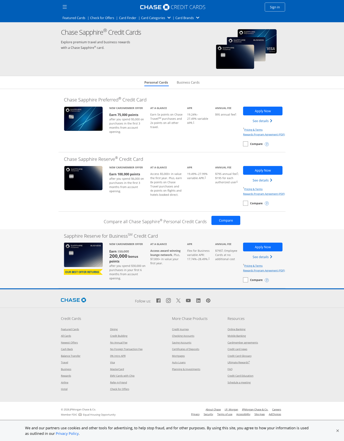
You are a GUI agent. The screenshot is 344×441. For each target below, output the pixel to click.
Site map (259, 414)
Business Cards (188, 82)
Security (208, 414)
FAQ (230, 369)
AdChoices (275, 414)
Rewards (66, 375)
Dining (114, 329)
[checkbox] (253, 144)
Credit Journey (180, 329)
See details (263, 121)
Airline (64, 382)
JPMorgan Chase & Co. (255, 409)
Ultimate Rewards (239, 362)
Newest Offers (69, 342)
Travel (64, 362)
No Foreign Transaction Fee (126, 349)
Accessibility (243, 414)
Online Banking (236, 329)
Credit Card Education (240, 375)
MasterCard (117, 369)
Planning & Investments (186, 369)
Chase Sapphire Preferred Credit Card (105, 99)
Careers (276, 409)
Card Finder (129, 17)
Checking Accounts (183, 336)
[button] (337, 430)
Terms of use (224, 414)
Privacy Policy (67, 433)
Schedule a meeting (239, 382)
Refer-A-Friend (118, 382)
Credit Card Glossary (240, 356)
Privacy (195, 414)
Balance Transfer (70, 356)
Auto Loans (179, 362)
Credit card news (237, 349)
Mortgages (178, 356)
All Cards (66, 336)
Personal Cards (156, 82)
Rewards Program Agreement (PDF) (264, 134)
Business (66, 369)
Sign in (277, 7)
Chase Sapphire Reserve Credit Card (103, 159)
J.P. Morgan (231, 409)
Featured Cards (75, 17)
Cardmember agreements (243, 342)
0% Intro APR (118, 356)
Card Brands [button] (188, 17)
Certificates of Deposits (185, 349)
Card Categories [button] (157, 17)
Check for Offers (103, 17)
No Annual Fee (118, 342)
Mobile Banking (237, 336)
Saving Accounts (181, 342)
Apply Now (268, 111)
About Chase (213, 409)
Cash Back (67, 349)
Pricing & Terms (253, 129)
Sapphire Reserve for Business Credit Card (111, 236)
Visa (112, 362)
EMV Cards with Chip (122, 375)
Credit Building (118, 336)
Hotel (64, 389)
